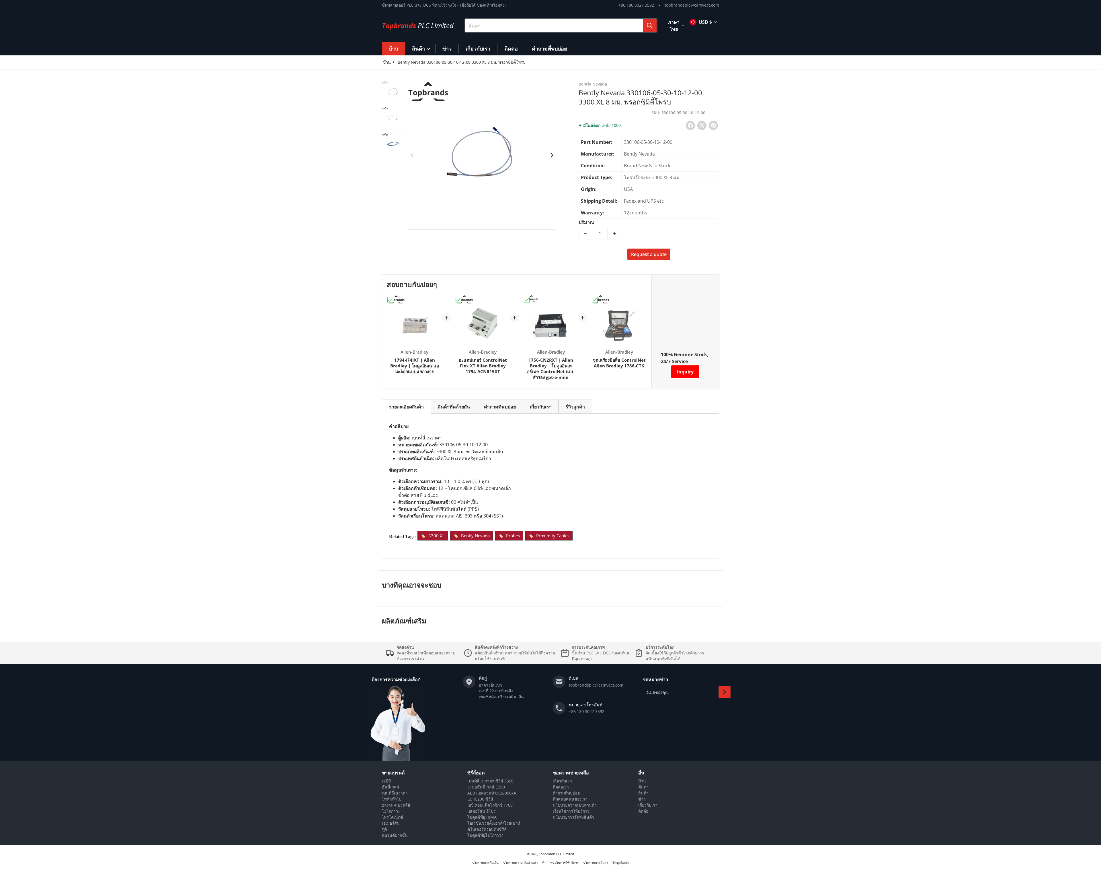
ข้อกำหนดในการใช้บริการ (560, 863)
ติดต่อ (643, 811)
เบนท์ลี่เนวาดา (395, 793)
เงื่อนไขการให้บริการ (571, 811)
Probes (513, 535)
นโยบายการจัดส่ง (595, 863)
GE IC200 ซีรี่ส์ (480, 799)
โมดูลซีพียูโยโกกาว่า (485, 835)
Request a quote (649, 254)
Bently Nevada (475, 535)
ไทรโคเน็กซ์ (392, 817)
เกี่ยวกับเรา (562, 781)
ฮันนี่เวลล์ (390, 787)
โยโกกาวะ (391, 811)
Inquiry (685, 372)
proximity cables (552, 535)
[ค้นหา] (650, 25)
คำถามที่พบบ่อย (566, 793)
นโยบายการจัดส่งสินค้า (573, 817)
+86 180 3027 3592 (636, 5)
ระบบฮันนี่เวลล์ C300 (486, 787)
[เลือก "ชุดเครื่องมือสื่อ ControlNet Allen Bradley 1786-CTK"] (595, 300)
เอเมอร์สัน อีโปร (481, 811)
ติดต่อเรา (561, 787)
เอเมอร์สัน (391, 823)
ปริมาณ (586, 222)
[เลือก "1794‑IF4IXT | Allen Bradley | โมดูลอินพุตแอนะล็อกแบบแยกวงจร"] (390, 300)
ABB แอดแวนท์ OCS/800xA (491, 793)
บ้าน (642, 781)
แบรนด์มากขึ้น (395, 835)
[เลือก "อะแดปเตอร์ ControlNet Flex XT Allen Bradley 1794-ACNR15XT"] (458, 300)
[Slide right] (552, 155)
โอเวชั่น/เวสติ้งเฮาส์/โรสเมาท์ (493, 823)
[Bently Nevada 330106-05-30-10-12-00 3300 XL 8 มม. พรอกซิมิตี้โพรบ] (393, 92)
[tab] (406, 407)
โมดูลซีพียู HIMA (482, 817)
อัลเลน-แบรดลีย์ (396, 805)
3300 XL (436, 535)
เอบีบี (386, 781)
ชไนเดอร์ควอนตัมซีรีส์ (487, 829)
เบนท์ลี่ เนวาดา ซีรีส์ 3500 (490, 781)
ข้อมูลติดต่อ (620, 863)
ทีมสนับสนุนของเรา (570, 799)
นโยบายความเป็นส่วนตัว (575, 805)
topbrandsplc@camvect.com (692, 5)
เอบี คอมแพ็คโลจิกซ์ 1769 (490, 805)
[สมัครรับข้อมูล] (725, 692)
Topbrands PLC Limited (556, 854)
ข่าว (642, 799)
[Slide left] (412, 155)
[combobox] (561, 25)
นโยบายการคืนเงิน (485, 863)
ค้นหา (643, 787)
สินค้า (643, 793)
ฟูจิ (384, 829)
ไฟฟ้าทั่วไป (391, 799)
